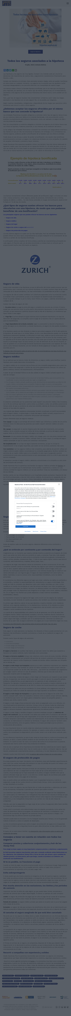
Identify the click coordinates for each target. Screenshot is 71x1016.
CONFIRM (25, 526)
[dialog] (35, 508)
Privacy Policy (43, 531)
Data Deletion (28, 531)
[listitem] (35, 503)
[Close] (59, 484)
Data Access (35, 531)
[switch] (52, 506)
